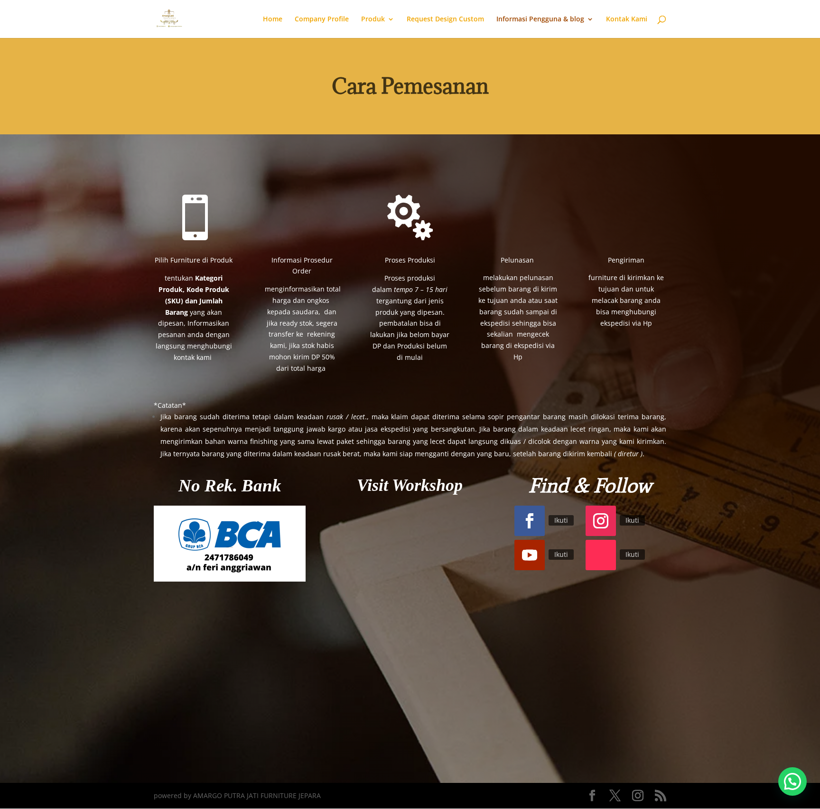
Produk (373, 19)
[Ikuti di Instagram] (601, 521)
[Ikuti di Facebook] (529, 521)
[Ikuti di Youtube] (529, 555)
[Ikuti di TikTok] (601, 555)
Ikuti (561, 520)
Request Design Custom (445, 19)
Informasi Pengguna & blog (540, 19)
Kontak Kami (626, 19)
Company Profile (322, 19)
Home (272, 19)
